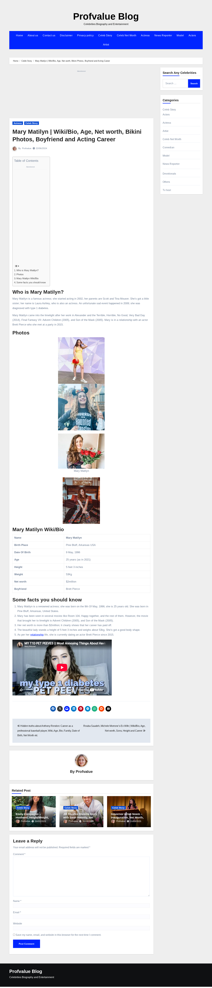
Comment (19, 854)
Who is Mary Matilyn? (27, 270)
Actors (192, 35)
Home (19, 35)
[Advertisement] (82, 95)
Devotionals (169, 173)
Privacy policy (85, 35)
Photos (20, 274)
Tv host (167, 190)
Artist (106, 44)
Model (180, 35)
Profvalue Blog (106, 16)
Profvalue (26, 148)
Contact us (49, 35)
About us (33, 35)
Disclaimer (66, 35)
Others (166, 182)
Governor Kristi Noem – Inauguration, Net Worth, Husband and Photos (127, 817)
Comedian (168, 147)
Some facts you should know (31, 282)
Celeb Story (105, 35)
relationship (37, 634)
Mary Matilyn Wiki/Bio (27, 278)
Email (17, 912)
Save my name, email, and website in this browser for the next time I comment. (58, 935)
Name (17, 901)
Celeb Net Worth (126, 35)
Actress (145, 35)
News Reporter (163, 35)
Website (17, 923)
